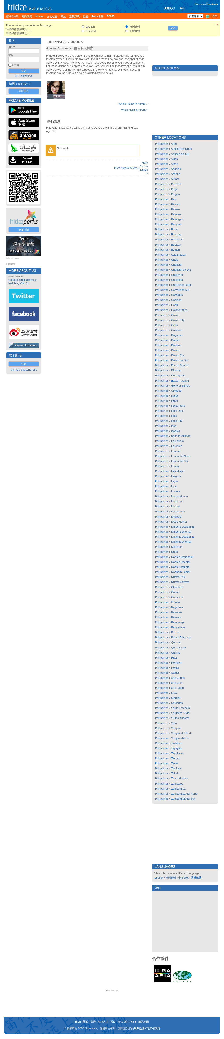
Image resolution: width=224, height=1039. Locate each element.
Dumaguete (178, 375)
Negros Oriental (180, 562)
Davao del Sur (179, 360)
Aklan (174, 159)
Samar (175, 672)
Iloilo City (176, 420)
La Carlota (177, 441)
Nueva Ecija (178, 577)
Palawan (176, 612)
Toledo (175, 773)
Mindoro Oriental (181, 531)
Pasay (175, 632)
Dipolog (176, 370)
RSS (133, 1021)
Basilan (175, 204)
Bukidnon (177, 239)
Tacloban (176, 743)
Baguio (175, 194)
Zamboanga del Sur (183, 798)
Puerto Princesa (180, 637)
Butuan (175, 249)
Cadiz (174, 259)
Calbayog (177, 274)
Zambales (177, 783)
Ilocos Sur (177, 410)
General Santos (180, 385)
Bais (174, 199)
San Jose (176, 682)
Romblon (176, 662)
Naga (174, 551)
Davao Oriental (180, 365)
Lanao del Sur (179, 461)
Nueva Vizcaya (180, 582)
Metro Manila (179, 521)
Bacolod (176, 184)
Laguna (175, 451)
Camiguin (177, 295)
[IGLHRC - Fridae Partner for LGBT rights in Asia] (182, 982)
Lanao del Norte (181, 456)
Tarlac (174, 763)
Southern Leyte (180, 713)
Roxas (175, 667)
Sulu (174, 723)
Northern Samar (180, 572)
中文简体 (183, 877)
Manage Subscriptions (23, 369)
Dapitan (176, 345)
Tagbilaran (177, 753)
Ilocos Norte (178, 405)
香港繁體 (196, 877)
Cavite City (177, 320)
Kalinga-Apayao (181, 436)
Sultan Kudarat (180, 718)
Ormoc (175, 592)
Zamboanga (178, 788)
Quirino (175, 652)
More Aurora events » (127, 168)
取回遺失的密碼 (23, 76)
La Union (176, 446)
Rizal (174, 657)
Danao (175, 340)
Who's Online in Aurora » (133, 104)
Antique (175, 174)
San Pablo (177, 687)
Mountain (176, 546)
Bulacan (176, 244)
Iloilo (174, 415)
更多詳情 (23, 229)
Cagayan (176, 264)
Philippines (55, 42)
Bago (174, 189)
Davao (175, 350)
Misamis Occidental (182, 536)
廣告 (93, 1021)
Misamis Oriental (181, 541)
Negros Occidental (182, 556)
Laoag (175, 466)
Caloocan (177, 279)
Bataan (175, 209)
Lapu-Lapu (177, 471)
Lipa (174, 486)
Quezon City (178, 647)
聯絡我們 (123, 1021)
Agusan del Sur (180, 153)
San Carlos (178, 677)
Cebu (174, 325)
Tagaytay (176, 748)
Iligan (174, 400)
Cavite (175, 315)
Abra (174, 143)
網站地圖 (143, 1021)
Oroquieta (177, 597)
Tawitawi (176, 768)
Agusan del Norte (181, 148)
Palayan (176, 617)
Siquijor (175, 698)
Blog (78, 1021)
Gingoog (176, 390)
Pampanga (177, 622)
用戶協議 (139, 1028)
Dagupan (176, 335)
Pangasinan (178, 627)
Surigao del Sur (180, 738)
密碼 (10, 55)
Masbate (176, 516)
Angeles (176, 169)
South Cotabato (180, 708)
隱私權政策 (153, 1028)
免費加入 (23, 91)
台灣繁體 (171, 877)
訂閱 (23, 364)
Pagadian (177, 607)
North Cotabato (180, 567)
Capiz (174, 305)
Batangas (177, 219)
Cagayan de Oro (181, 269)
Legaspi (176, 476)
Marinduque (178, 511)
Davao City (177, 355)
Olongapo (177, 587)
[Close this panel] (217, 25)
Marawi (175, 506)
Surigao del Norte (181, 733)
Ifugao (175, 395)
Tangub (175, 758)
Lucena (175, 491)
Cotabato (176, 330)
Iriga (174, 426)
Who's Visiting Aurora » (134, 109)
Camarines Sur (180, 290)
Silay (174, 692)
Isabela (175, 431)
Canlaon (176, 300)
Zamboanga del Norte (184, 793)
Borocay (176, 234)
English (158, 877)
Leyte (174, 481)
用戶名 (12, 46)
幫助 (113, 1021)
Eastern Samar (180, 380)
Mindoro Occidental (182, 526)
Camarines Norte (181, 284)
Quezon (176, 642)
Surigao (176, 728)
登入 (182, 8)
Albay (174, 164)
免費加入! (169, 8)
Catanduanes (179, 310)
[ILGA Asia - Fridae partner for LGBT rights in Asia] (162, 982)
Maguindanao (179, 496)
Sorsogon (177, 703)
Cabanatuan (178, 254)
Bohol (174, 229)
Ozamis (175, 602)
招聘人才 (103, 1021)
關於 (85, 1021)
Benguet (176, 224)
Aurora (75, 42)
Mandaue (177, 501)
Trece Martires (179, 778)
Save (173, 28)
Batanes (176, 214)
